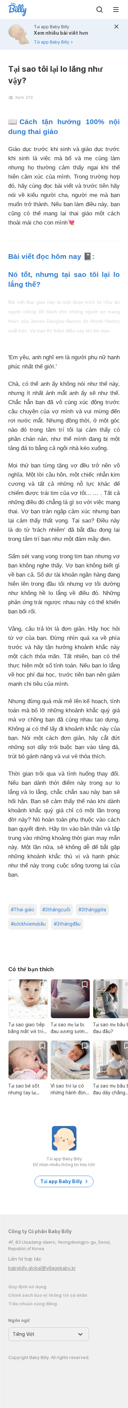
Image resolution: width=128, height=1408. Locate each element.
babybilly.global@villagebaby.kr (42, 1268)
